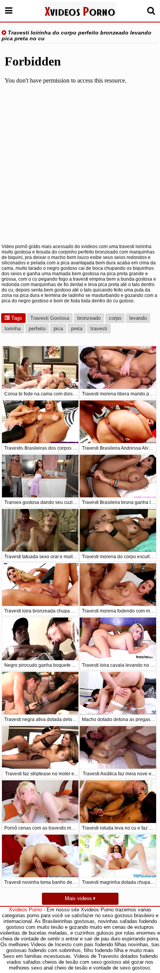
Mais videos (79, 898)
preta (76, 328)
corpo (115, 318)
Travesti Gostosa (49, 318)
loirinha (13, 328)
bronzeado (89, 318)
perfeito (37, 328)
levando (138, 318)
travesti (98, 328)
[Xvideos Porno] (80, 11)
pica (58, 328)
